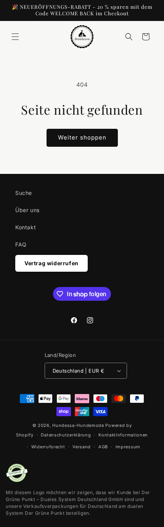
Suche (23, 193)
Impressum (128, 446)
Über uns (27, 210)
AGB (103, 446)
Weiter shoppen (82, 137)
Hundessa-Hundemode (78, 425)
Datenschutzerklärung (66, 435)
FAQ (21, 244)
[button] (15, 36)
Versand (81, 446)
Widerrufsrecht (48, 446)
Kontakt (25, 227)
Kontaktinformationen (123, 435)
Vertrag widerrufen (51, 263)
